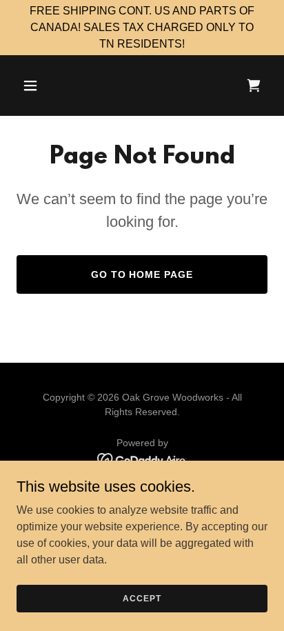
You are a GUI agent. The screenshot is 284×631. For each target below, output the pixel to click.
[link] (253, 85)
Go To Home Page (142, 274)
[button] (45, 85)
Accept (142, 598)
